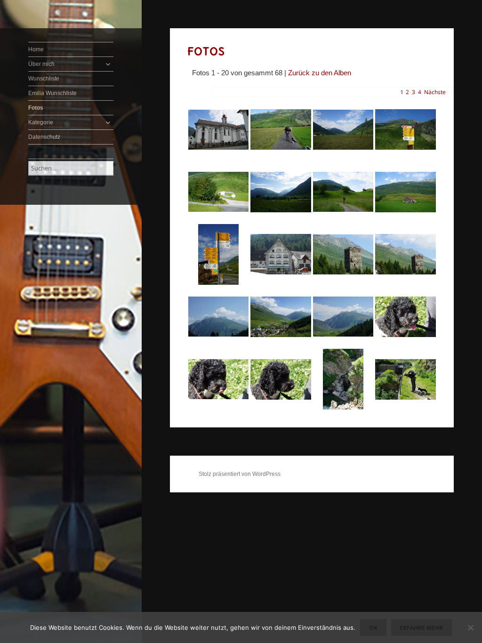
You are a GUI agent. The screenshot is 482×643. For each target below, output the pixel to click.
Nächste (435, 92)
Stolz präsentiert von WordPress (240, 474)
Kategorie (40, 122)
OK (373, 628)
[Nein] (470, 627)
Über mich (41, 64)
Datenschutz (44, 137)
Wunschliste (43, 78)
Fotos (35, 107)
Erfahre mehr (421, 628)
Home (36, 49)
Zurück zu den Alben (319, 73)
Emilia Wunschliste (52, 93)
